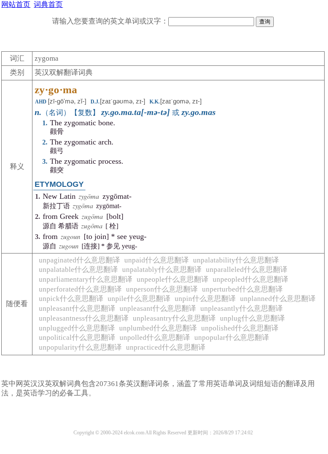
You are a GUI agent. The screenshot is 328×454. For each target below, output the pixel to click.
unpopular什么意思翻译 (231, 337)
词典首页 (48, 4)
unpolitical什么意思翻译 (77, 337)
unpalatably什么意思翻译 (162, 269)
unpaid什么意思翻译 (156, 260)
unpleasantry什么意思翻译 (174, 318)
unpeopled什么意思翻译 (250, 279)
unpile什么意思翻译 (139, 299)
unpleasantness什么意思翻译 (84, 318)
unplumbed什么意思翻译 (158, 328)
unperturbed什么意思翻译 (242, 289)
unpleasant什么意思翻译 (77, 308)
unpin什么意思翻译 (205, 299)
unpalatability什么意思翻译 (236, 260)
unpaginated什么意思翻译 (79, 260)
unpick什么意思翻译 (71, 299)
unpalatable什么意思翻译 (78, 269)
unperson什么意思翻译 (162, 289)
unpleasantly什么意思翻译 (241, 308)
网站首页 (15, 4)
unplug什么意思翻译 (252, 318)
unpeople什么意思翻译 (172, 279)
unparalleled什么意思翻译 (246, 269)
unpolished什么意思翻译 (239, 328)
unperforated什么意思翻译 (80, 289)
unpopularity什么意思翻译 (80, 347)
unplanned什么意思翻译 (278, 299)
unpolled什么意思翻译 (155, 337)
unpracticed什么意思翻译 (165, 347)
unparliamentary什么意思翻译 (85, 279)
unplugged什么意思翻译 (77, 328)
